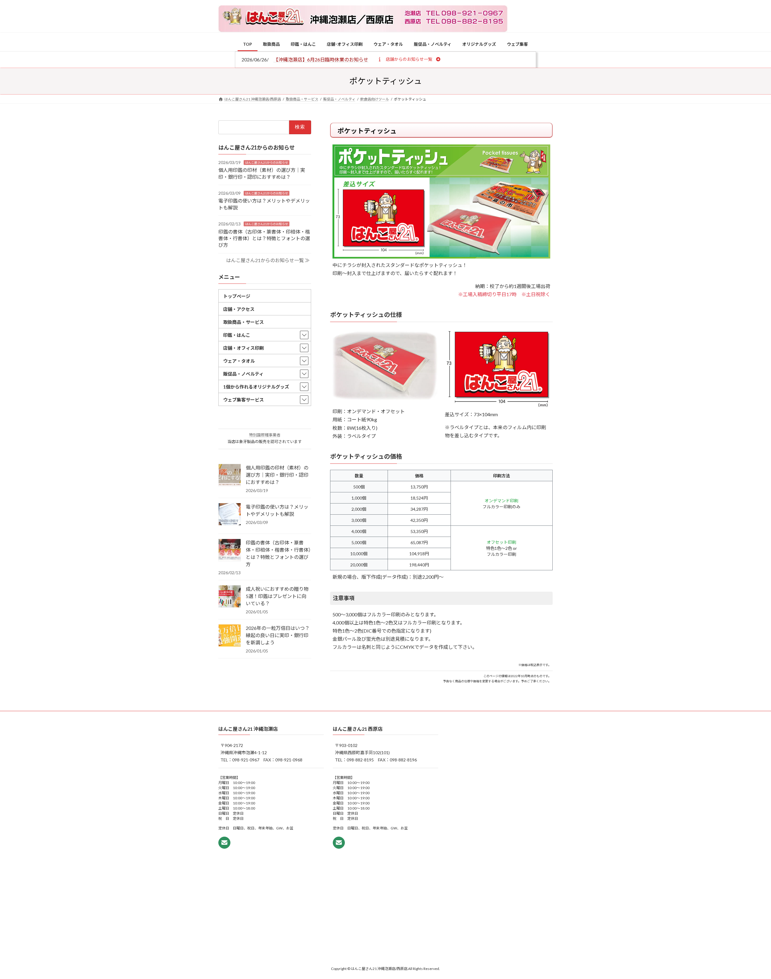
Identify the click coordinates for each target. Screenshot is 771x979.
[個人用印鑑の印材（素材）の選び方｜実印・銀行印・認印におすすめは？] (229, 475)
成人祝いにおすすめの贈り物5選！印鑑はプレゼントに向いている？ (277, 596)
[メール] (224, 843)
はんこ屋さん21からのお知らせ (266, 162)
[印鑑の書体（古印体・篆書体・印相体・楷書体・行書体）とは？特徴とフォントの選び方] (229, 550)
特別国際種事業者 (264, 434)
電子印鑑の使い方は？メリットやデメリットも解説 (277, 510)
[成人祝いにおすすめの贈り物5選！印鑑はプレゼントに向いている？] (229, 597)
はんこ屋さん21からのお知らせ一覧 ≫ (268, 260)
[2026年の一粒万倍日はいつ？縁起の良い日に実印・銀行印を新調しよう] (229, 636)
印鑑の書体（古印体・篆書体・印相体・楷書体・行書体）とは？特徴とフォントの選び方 (264, 238)
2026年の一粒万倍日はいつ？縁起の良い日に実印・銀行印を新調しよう (278, 635)
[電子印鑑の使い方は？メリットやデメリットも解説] (229, 514)
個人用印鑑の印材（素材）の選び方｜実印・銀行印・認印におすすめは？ (277, 475)
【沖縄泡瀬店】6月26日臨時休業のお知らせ (320, 59)
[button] (409, 59)
